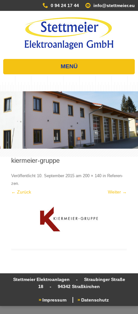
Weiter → (117, 191)
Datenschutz (95, 299)
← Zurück (21, 191)
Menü (69, 66)
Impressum (54, 299)
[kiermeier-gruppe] (69, 218)
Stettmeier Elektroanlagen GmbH (69, 33)
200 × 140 (92, 175)
